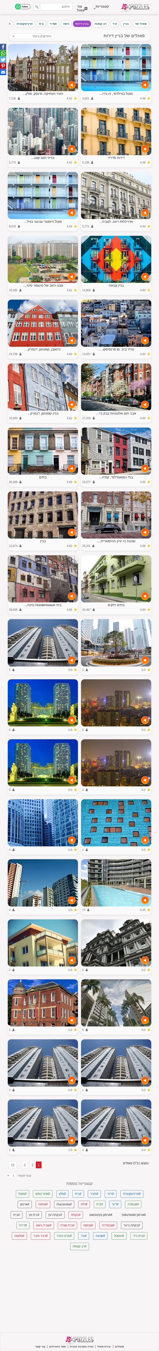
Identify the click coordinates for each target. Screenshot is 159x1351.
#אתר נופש (42, 1193)
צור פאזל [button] (81, 8)
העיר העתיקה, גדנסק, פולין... (43, 94)
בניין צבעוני (116, 285)
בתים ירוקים (116, 605)
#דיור (110, 1193)
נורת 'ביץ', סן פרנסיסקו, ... (116, 349)
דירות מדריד (116, 158)
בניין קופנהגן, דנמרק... (43, 413)
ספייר (53, 23)
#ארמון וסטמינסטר (133, 1214)
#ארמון (24, 1204)
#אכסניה (133, 1204)
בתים (43, 477)
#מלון (62, 1193)
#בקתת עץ (55, 1214)
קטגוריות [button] (102, 8)
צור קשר (40, 1346)
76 (12, 1164)
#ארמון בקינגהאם (100, 1214)
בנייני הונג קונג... (42, 158)
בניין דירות (82, 23)
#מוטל (22, 1193)
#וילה (84, 1204)
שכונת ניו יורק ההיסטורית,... (116, 541)
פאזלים (119, 1346)
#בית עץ (34, 1214)
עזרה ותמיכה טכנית (81, 1346)
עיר (115, 23)
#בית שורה (67, 1225)
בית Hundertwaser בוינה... (42, 605)
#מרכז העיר (64, 1235)
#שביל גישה (43, 1225)
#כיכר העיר (40, 1235)
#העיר (94, 1193)
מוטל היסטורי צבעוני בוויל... (43, 222)
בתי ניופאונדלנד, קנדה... (116, 477)
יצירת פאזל (104, 1346)
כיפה (66, 23)
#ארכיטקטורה (132, 1193)
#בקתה (75, 1214)
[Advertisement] (79, 1291)
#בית (78, 1193)
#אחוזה (43, 1204)
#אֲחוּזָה (88, 1225)
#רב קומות (79, 1246)
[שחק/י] (145, 85)
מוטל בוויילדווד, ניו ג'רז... (116, 94)
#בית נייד (139, 1235)
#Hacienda (64, 1204)
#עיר (84, 1235)
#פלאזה (19, 1235)
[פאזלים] (135, 7)
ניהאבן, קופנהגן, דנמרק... (42, 349)
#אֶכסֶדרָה (108, 1225)
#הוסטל (119, 1235)
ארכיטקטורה (25, 23)
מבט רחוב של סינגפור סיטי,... (43, 285)
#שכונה (100, 1235)
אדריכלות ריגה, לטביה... (116, 222)
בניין (126, 23)
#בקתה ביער (132, 1225)
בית (41, 23)
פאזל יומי (141, 23)
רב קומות (100, 23)
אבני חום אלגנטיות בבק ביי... (116, 413)
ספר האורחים (57, 1346)
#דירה (23, 1225)
